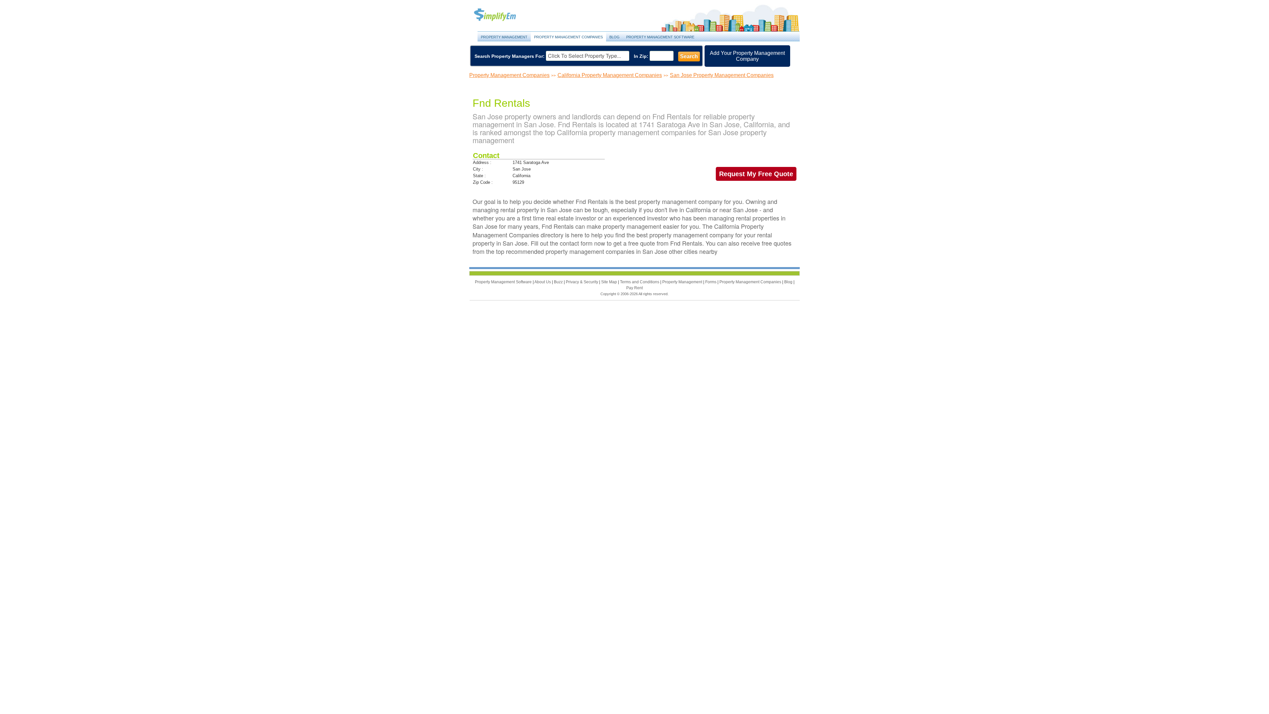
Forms (711, 282)
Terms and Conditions (640, 282)
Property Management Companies (568, 37)
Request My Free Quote (756, 174)
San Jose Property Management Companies (722, 75)
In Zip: (641, 56)
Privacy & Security (582, 282)
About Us (543, 282)
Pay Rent (634, 288)
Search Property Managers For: (510, 56)
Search (689, 56)
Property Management (502, 15)
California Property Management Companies (610, 75)
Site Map (609, 282)
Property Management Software (660, 37)
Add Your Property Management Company (747, 56)
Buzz (559, 282)
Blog (614, 37)
